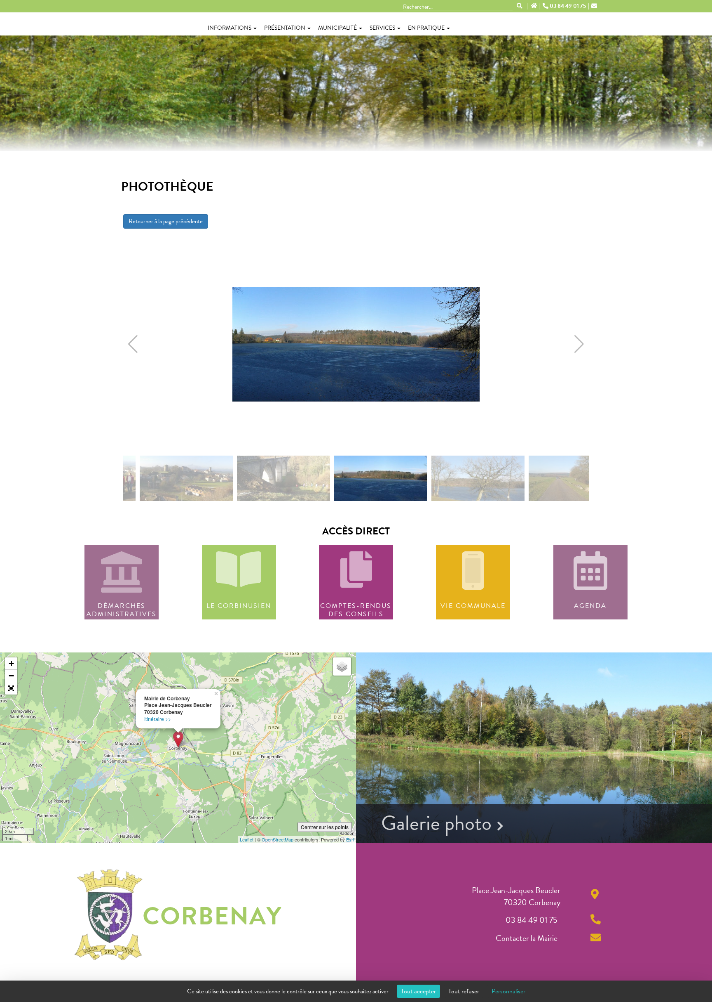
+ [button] (11, 663)
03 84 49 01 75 (567, 6)
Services (382, 28)
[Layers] (342, 666)
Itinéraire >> (157, 718)
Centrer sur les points (325, 826)
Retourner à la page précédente (166, 221)
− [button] (11, 676)
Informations (229, 28)
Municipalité (337, 28)
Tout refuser (463, 991)
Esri (350, 839)
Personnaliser (508, 991)
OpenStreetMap (277, 839)
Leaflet (246, 839)
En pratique (426, 28)
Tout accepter (418, 991)
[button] (132, 344)
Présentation (284, 28)
